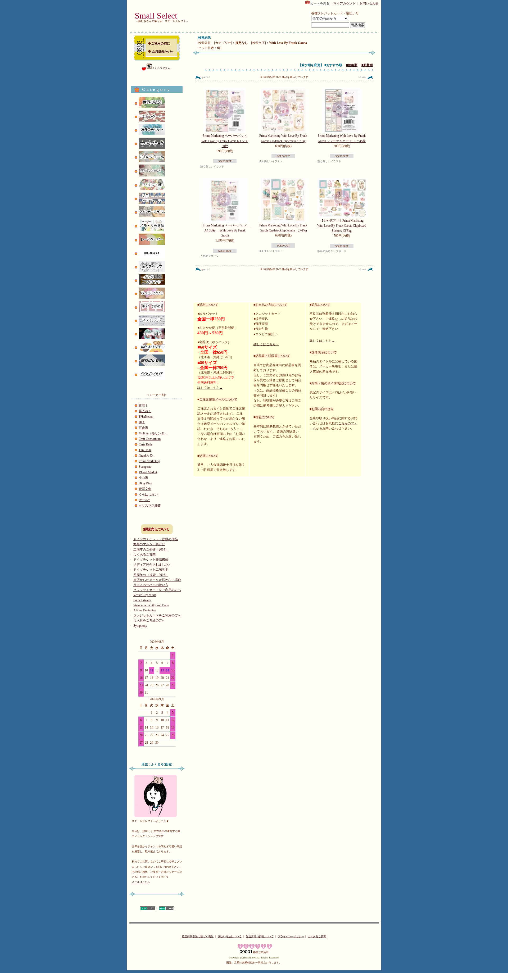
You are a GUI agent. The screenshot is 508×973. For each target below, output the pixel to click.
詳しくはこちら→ (210, 388)
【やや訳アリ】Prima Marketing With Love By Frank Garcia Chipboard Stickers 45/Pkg (341, 226)
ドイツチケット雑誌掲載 (150, 559)
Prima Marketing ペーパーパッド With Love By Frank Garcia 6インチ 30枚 (224, 141)
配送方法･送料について (260, 936)
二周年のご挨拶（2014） (150, 549)
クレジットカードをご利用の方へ (157, 590)
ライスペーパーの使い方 (150, 585)
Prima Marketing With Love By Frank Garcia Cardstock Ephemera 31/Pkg (283, 138)
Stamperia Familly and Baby (151, 605)
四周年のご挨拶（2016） (150, 575)
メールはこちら (141, 881)
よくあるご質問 (144, 554)
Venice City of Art (144, 595)
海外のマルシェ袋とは (149, 544)
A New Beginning (144, 610)
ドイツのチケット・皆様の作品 (155, 539)
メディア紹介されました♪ (151, 564)
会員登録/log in (162, 51)
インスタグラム (161, 67)
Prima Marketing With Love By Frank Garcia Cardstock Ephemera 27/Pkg (283, 228)
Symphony (140, 626)
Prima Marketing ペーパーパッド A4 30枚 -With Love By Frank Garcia (226, 230)
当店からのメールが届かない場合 (157, 580)
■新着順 (367, 65)
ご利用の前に (160, 43)
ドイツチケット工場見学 (150, 569)
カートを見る (319, 3)
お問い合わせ (369, 3)
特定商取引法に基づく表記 (198, 936)
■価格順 (351, 65)
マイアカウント (344, 3)
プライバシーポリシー (291, 936)
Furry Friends (142, 600)
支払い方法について (230, 936)
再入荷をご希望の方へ (149, 620)
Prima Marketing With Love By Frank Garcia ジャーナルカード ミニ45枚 (342, 138)
